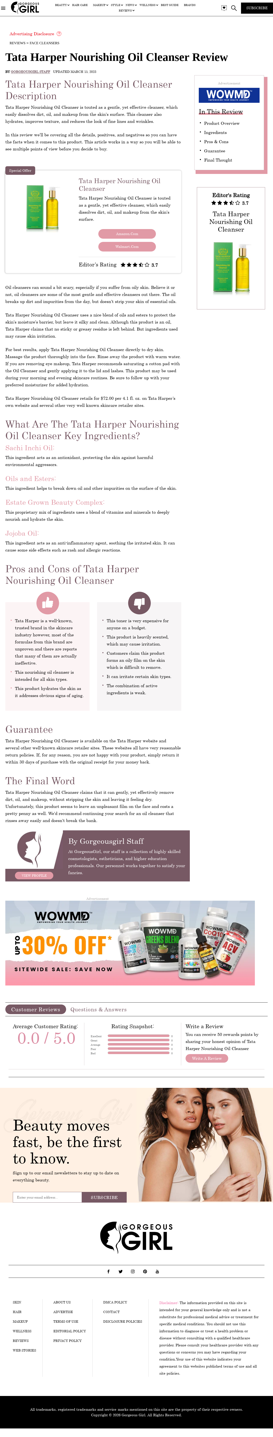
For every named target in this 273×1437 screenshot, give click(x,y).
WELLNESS (22, 1331)
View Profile (34, 875)
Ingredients (215, 132)
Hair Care (80, 5)
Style (115, 5)
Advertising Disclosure (32, 33)
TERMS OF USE (65, 1321)
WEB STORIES (24, 1350)
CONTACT (111, 1312)
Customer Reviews (35, 1009)
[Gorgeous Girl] (25, 13)
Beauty (61, 5)
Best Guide (170, 5)
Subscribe (257, 8)
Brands (190, 5)
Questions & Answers (98, 1009)
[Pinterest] (145, 1271)
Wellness (147, 5)
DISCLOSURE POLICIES (122, 1321)
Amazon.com (127, 233)
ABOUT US (62, 1302)
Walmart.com (127, 246)
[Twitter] (120, 1271)
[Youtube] (157, 1271)
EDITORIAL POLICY (69, 1331)
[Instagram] (133, 1271)
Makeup (99, 5)
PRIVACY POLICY (67, 1341)
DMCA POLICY (115, 1302)
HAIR (17, 1312)
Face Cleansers (44, 43)
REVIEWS (21, 1341)
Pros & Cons (216, 141)
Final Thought (218, 159)
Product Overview (222, 123)
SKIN (17, 1302)
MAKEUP (20, 1321)
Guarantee (214, 150)
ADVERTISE (63, 1312)
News (130, 5)
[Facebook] (108, 1271)
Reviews (125, 10)
